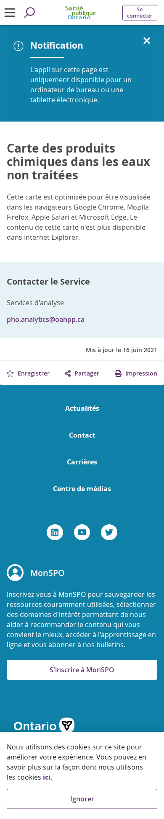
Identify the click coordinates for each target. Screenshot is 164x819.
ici (46, 777)
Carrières (82, 462)
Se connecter (140, 12)
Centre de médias (82, 488)
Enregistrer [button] (33, 373)
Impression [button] (140, 373)
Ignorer (82, 798)
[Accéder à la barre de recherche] (30, 12)
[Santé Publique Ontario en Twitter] (109, 532)
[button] (146, 41)
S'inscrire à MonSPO (82, 669)
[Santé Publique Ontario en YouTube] (82, 532)
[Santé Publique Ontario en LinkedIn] (55, 532)
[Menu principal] (10, 12)
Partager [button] (86, 373)
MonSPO (47, 572)
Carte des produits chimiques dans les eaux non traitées (78, 162)
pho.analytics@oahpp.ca (46, 319)
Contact (82, 435)
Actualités (82, 408)
